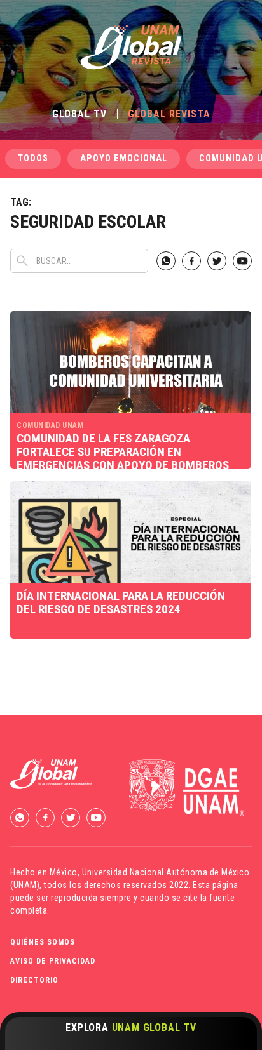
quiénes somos (42, 942)
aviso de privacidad (52, 961)
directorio (34, 980)
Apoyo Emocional (123, 158)
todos (33, 158)
